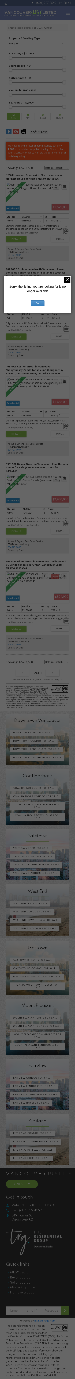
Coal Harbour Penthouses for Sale (37, 806)
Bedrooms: (20, 65)
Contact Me (22, 1184)
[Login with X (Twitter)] (23, 133)
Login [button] (39, 131)
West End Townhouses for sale (35, 920)
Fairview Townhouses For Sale (35, 1095)
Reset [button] (43, 116)
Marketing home (22, 1287)
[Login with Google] (16, 133)
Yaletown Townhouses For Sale (36, 865)
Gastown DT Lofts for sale (32, 960)
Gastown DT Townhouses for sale (37, 986)
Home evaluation (23, 1292)
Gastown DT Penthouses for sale (37, 977)
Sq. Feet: (21, 102)
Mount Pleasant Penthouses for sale (37, 1046)
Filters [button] (60, 116)
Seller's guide (20, 1282)
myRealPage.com (44, 1321)
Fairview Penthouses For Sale (34, 1086)
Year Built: (22, 90)
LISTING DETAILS (16, 239)
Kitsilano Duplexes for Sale (33, 1150)
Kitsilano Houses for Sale (31, 1158)
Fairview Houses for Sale (31, 1103)
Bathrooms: (21, 78)
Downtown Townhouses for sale (37, 758)
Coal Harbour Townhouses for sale (37, 817)
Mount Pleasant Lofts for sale (35, 1018)
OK (37, 303)
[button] (44, 3)
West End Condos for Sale (32, 912)
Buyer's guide (20, 1277)
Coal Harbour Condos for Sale (35, 797)
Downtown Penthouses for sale (36, 749)
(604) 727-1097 (46, 3)
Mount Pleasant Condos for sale (37, 1026)
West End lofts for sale (30, 904)
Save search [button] (13, 116)
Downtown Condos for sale (34, 741)
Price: (21, 53)
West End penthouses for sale (34, 929)
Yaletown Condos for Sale (32, 857)
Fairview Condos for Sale (31, 1078)
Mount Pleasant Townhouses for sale (37, 1036)
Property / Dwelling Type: (25, 38)
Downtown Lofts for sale (32, 733)
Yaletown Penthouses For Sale (35, 873)
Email (67, 3)
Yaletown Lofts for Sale (31, 848)
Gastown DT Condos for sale (34, 968)
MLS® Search (20, 1272)
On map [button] (28, 116)
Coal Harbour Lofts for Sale (34, 788)
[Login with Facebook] (9, 133)
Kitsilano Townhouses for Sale (35, 1142)
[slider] (10, 57)
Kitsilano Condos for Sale (32, 1133)
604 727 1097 (14, 254)
